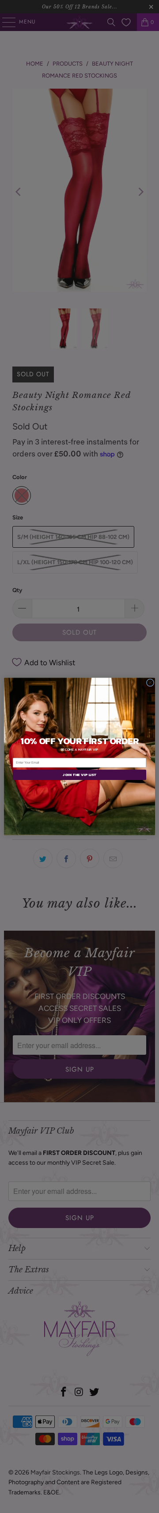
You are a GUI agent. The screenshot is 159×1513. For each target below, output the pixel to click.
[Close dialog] (150, 682)
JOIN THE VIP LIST (79, 775)
